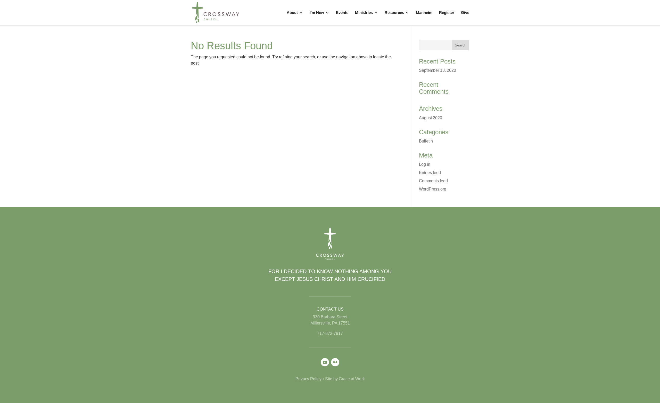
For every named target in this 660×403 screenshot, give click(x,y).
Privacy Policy (308, 379)
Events (342, 13)
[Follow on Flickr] (335, 362)
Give (465, 13)
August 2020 (430, 118)
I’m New (317, 13)
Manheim (424, 13)
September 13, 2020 (437, 70)
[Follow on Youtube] (325, 362)
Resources (394, 13)
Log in (424, 164)
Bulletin (426, 141)
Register (446, 13)
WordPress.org (432, 189)
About (292, 13)
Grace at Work (352, 379)
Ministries (364, 13)
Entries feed (430, 172)
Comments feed (433, 181)
